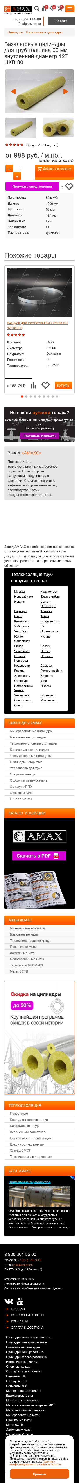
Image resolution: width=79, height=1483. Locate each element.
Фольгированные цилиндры (31, 755)
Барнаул (20, 611)
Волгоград (48, 695)
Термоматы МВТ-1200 (26, 965)
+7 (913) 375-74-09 (29, 1260)
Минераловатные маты (27, 928)
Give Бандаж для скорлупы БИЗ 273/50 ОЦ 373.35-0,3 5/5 (24, 335)
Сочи (18, 705)
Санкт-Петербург (48, 603)
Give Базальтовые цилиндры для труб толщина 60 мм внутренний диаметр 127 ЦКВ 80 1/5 (7, 144)
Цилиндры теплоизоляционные (28, 1337)
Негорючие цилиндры (22, 1362)
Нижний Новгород (21, 658)
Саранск (47, 656)
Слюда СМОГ (20, 1150)
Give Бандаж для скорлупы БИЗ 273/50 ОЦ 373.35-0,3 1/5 (9, 335)
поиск (37, 8)
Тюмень (46, 611)
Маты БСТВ (19, 971)
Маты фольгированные (23, 1400)
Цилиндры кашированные (24, 1352)
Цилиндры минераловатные (26, 1342)
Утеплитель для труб (26, 768)
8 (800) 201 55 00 (27, 18)
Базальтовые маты (24, 934)
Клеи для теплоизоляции (29, 1119)
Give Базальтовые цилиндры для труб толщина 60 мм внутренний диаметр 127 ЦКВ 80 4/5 (18, 144)
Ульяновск (21, 695)
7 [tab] (48, 397)
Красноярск (49, 591)
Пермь (45, 651)
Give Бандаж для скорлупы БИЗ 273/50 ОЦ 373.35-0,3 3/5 (16, 335)
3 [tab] (31, 397)
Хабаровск (21, 626)
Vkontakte (8, 1301)
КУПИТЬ (63, 385)
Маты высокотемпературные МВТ (30, 1405)
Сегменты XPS (21, 792)
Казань (45, 636)
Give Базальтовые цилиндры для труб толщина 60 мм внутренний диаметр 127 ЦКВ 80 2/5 (11, 144)
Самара (46, 665)
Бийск (18, 645)
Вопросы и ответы (27, 1315)
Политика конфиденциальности (24, 1283)
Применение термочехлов (30, 1182)
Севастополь (23, 700)
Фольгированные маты (27, 959)
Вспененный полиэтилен (28, 1131)
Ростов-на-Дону (52, 670)
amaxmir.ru (11, 1279)
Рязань (19, 670)
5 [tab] (39, 397)
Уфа (44, 680)
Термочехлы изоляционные (31, 1156)
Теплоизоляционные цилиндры (33, 743)
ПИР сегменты (21, 798)
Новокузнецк (50, 631)
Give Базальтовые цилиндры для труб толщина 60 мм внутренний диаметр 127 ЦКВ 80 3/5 (15, 144)
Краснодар (22, 665)
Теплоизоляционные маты (30, 940)
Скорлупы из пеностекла (28, 780)
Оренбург (21, 680)
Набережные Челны (23, 687)
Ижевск (46, 685)
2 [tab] (26, 397)
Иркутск (19, 601)
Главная (18, 1309)
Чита (44, 626)
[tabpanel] (39, 329)
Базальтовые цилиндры (44, 32)
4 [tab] (35, 397)
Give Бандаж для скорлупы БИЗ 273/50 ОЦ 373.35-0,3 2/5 (12, 335)
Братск (45, 645)
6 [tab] (44, 397)
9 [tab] (57, 397)
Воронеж (47, 675)
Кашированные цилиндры (29, 749)
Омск (18, 616)
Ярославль (22, 675)
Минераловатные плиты (23, 1391)
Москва (19, 591)
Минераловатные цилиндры (31, 731)
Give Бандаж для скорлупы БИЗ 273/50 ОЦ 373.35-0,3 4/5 (20, 335)
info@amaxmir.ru (23, 1264)
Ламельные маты (23, 952)
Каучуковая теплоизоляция (30, 1138)
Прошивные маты (23, 946)
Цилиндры (15, 32)
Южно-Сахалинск (22, 638)
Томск (45, 616)
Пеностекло (19, 1113)
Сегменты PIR (16, 1376)
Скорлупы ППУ (17, 1381)
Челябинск (22, 651)
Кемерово (21, 621)
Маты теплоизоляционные (25, 1410)
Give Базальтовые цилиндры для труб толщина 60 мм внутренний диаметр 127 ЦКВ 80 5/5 (22, 144)
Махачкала (48, 700)
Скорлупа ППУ (21, 786)
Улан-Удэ (20, 631)
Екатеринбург (50, 596)
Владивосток (50, 621)
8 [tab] (52, 397)
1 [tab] (22, 397)
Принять (39, 1474)
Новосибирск (23, 596)
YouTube (19, 1301)
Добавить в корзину (57, 168)
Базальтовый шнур (24, 1125)
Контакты (19, 1321)
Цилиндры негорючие (26, 761)
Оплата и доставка (27, 1327)
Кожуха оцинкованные (27, 1144)
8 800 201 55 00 (20, 1254)
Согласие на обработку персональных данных (33, 1288)
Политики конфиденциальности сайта (32, 1462)
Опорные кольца (22, 774)
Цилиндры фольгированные (26, 1357)
